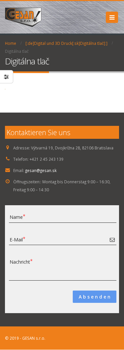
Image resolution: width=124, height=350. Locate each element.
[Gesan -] (23, 17)
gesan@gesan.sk (41, 170)
